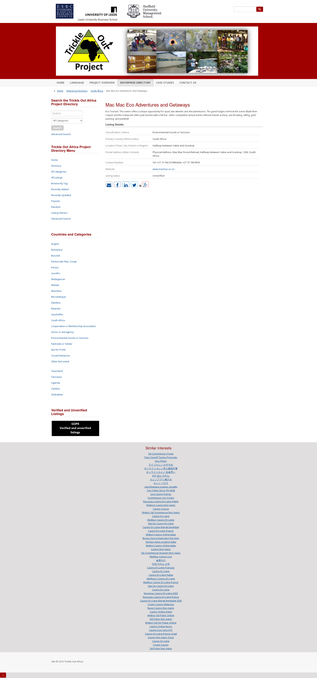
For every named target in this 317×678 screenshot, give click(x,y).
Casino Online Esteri (161, 611)
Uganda (55, 382)
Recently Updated (61, 195)
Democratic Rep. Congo (64, 261)
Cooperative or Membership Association (73, 326)
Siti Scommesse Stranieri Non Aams (161, 553)
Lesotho (55, 273)
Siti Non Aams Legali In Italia (160, 542)
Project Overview (102, 82)
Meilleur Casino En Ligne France (160, 582)
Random (56, 207)
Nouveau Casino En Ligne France (161, 597)
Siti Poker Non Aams (161, 619)
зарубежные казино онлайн (160, 486)
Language (77, 82)
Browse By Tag (59, 183)
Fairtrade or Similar (61, 343)
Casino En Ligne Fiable (161, 575)
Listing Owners (59, 212)
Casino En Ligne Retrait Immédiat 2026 (161, 600)
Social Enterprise (60, 355)
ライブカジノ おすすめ (161, 464)
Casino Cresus (161, 508)
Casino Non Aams (161, 549)
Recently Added (60, 189)
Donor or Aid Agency (62, 332)
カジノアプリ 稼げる (161, 479)
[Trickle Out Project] (157, 51)
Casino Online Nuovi (161, 626)
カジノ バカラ (160, 483)
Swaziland (57, 371)
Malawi (55, 285)
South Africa (97, 90)
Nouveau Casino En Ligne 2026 (161, 593)
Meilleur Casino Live (161, 556)
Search (57, 128)
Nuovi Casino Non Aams (160, 608)
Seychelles (57, 314)
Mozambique (58, 296)
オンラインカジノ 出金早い (160, 472)
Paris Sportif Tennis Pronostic (160, 457)
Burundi (55, 255)
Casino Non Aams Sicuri (161, 637)
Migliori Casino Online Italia (161, 534)
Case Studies (165, 82)
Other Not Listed (60, 361)
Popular (55, 201)
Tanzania (56, 377)
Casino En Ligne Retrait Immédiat (161, 527)
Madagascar (58, 279)
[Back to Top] (3, 675)
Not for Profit (58, 349)
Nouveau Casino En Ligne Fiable (160, 501)
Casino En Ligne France (161, 530)
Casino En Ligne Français (160, 567)
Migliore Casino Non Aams (160, 505)
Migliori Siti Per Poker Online (160, 622)
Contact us (187, 82)
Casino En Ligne (161, 516)
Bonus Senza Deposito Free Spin (161, 538)
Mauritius (56, 291)
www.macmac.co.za (163, 169)
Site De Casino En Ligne (161, 523)
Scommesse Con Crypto (161, 497)
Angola (55, 243)
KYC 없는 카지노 (161, 475)
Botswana (56, 249)
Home (60, 82)
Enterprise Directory (135, 82)
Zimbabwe (57, 394)
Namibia (55, 302)
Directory (56, 165)
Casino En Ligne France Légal (161, 633)
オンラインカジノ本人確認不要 (161, 468)
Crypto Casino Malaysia (161, 604)
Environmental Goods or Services (69, 338)
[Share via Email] (108, 184)
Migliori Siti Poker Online (160, 615)
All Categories (58, 171)
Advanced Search (61, 134)
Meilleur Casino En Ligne (160, 519)
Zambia (55, 388)
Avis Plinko (161, 461)
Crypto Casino (161, 644)
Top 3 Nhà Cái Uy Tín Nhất (161, 490)
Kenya (54, 267)
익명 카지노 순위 (161, 564)
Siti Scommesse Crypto (161, 453)
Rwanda (55, 308)
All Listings (57, 177)
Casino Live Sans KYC (161, 630)
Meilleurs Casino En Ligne (161, 578)
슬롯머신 (161, 560)
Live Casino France (160, 494)
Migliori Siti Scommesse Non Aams (161, 512)
